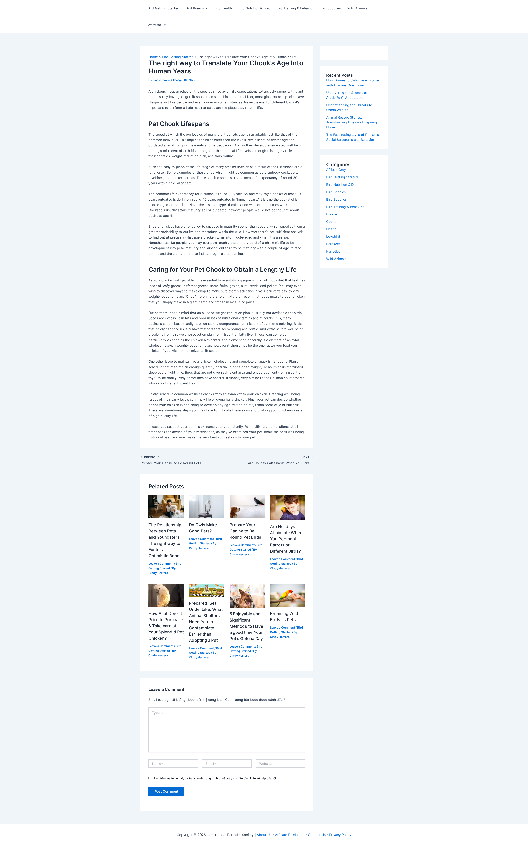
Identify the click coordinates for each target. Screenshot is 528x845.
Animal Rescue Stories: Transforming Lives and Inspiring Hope (351, 122)
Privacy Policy (340, 835)
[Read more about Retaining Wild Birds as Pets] (287, 595)
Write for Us (157, 25)
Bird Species (336, 192)
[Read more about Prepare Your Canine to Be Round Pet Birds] (247, 506)
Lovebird (333, 236)
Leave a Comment (160, 563)
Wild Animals (357, 8)
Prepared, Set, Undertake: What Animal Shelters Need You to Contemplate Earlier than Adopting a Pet (206, 622)
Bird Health (223, 8)
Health (331, 229)
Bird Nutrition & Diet (254, 8)
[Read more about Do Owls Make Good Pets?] (206, 506)
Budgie (331, 214)
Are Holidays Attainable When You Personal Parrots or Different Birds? (286, 539)
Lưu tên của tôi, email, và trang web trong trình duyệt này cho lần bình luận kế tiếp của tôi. (215, 778)
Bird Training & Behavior (295, 8)
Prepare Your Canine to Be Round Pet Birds (245, 531)
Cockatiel (333, 222)
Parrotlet (333, 251)
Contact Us (317, 835)
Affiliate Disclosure (289, 835)
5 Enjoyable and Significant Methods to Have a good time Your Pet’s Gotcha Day (246, 626)
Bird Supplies (330, 8)
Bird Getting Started (163, 8)
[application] (206, 8)
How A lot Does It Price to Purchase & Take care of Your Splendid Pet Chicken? (166, 626)
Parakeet (333, 244)
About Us (264, 835)
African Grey (336, 170)
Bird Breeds (195, 8)
